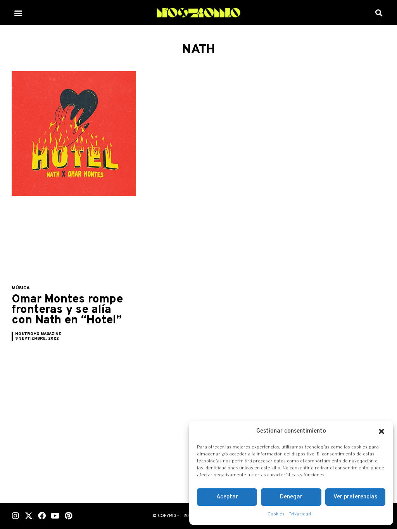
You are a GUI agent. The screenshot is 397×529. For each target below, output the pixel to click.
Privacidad (299, 514)
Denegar (291, 497)
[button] (381, 431)
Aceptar (227, 497)
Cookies (276, 514)
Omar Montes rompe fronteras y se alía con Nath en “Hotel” (67, 310)
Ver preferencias (355, 497)
